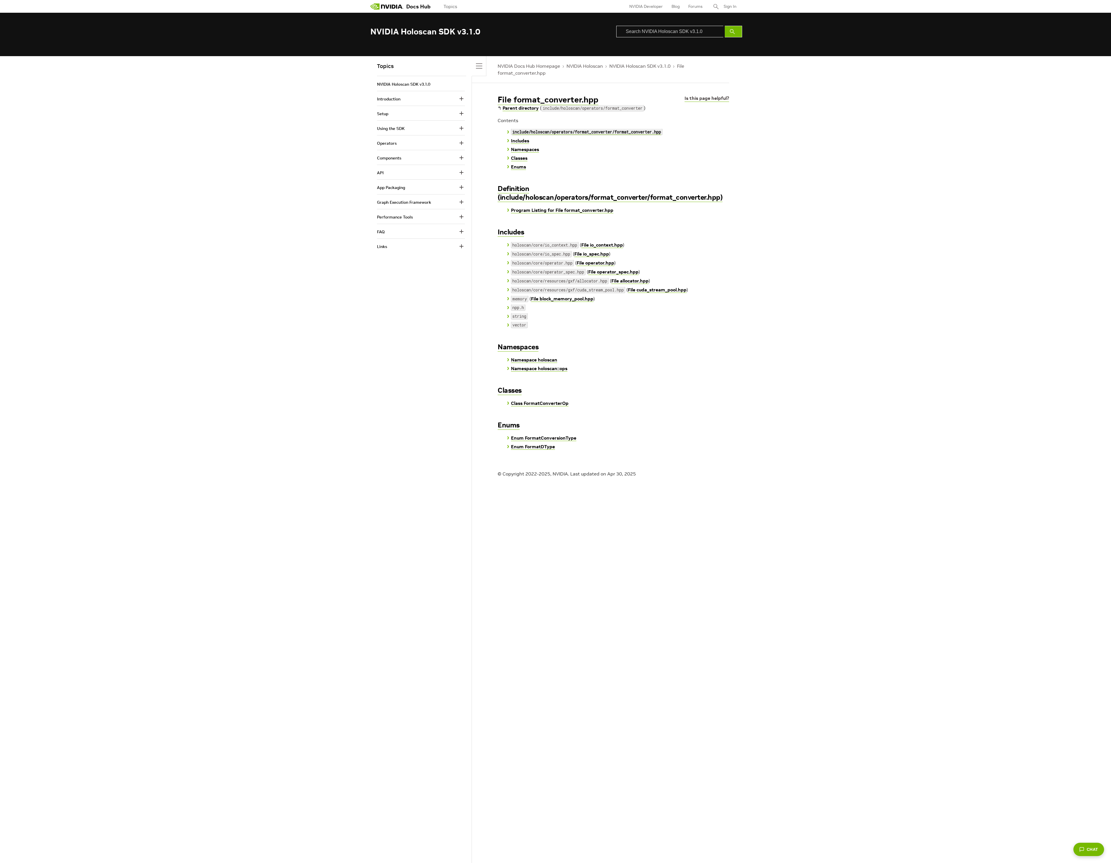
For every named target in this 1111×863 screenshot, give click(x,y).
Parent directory (521, 108)
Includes (520, 141)
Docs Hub (418, 6)
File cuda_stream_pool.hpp (657, 290)
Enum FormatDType (533, 446)
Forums (695, 6)
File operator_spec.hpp (613, 272)
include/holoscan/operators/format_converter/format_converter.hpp (586, 132)
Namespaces (525, 149)
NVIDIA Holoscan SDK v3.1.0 (640, 66)
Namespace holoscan (534, 360)
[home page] (386, 6)
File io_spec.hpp (591, 254)
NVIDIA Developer (646, 6)
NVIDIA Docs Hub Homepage (529, 66)
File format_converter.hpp (548, 100)
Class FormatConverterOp (540, 403)
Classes (519, 158)
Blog (676, 6)
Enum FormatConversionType (543, 438)
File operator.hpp (595, 263)
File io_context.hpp (602, 245)
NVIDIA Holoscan (584, 66)
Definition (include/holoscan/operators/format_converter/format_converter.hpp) (610, 193)
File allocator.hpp (630, 281)
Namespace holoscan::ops (539, 368)
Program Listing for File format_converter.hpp (562, 210)
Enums (518, 167)
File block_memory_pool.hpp (562, 299)
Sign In (730, 6)
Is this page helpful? (707, 98)
